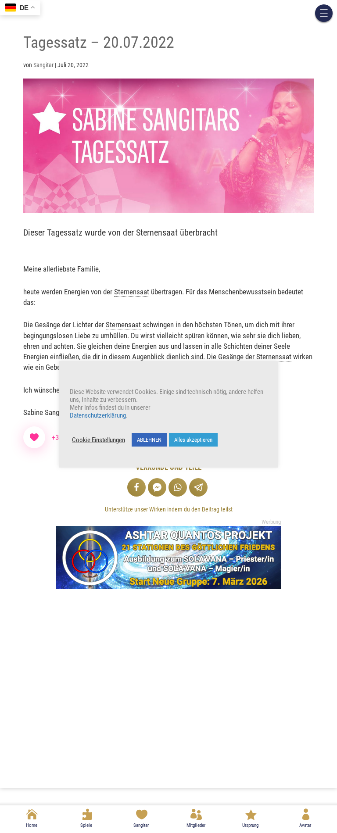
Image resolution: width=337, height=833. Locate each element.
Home (31, 825)
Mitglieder (195, 825)
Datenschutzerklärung (98, 415)
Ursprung (250, 825)
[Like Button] (34, 437)
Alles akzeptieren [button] (193, 439)
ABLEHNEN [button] (149, 439)
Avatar (305, 825)
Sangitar (141, 825)
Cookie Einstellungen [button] (98, 440)
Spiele (86, 825)
